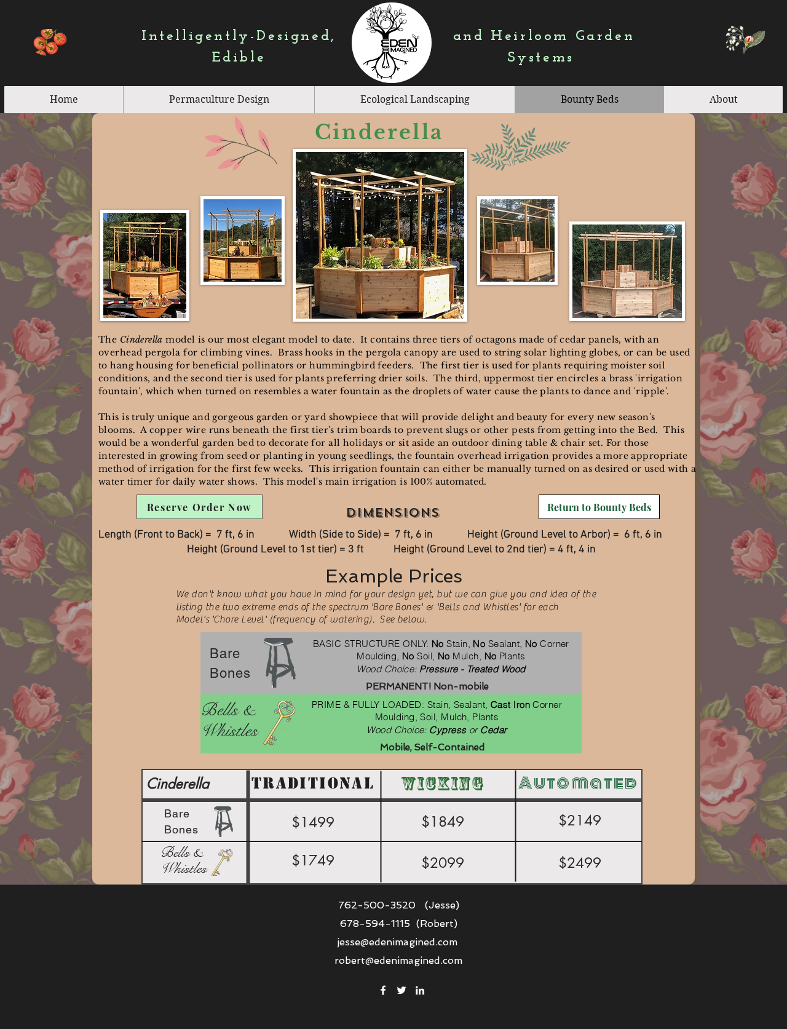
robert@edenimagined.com (398, 960)
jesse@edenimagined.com (397, 942)
